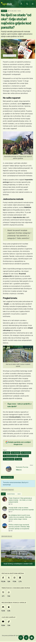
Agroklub (18, 635)
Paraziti (7, 452)
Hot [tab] (3, 494)
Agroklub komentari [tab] (7, 477)
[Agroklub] (7, 3)
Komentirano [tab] (11, 494)
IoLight (19, 459)
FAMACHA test (24, 456)
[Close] (27, 3)
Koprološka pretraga (10, 456)
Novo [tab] (19, 494)
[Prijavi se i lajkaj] (20, 637)
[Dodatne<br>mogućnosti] (31, 637)
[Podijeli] (26, 637)
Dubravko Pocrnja (22, 467)
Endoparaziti (27, 452)
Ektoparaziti (16, 452)
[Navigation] (32, 3)
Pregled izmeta (9, 459)
